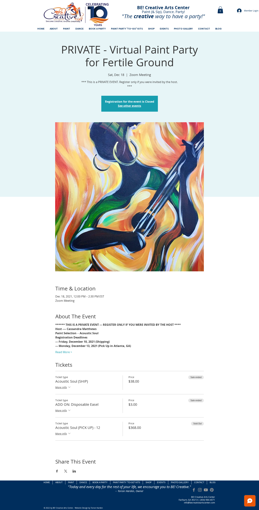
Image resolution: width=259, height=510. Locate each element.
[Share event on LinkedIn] (74, 471)
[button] (220, 9)
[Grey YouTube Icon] (205, 489)
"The (127, 16)
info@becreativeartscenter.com (199, 502)
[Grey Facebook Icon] (193, 489)
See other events (129, 106)
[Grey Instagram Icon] (199, 489)
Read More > (63, 352)
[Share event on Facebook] (57, 471)
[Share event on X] (65, 471)
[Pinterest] (211, 489)
